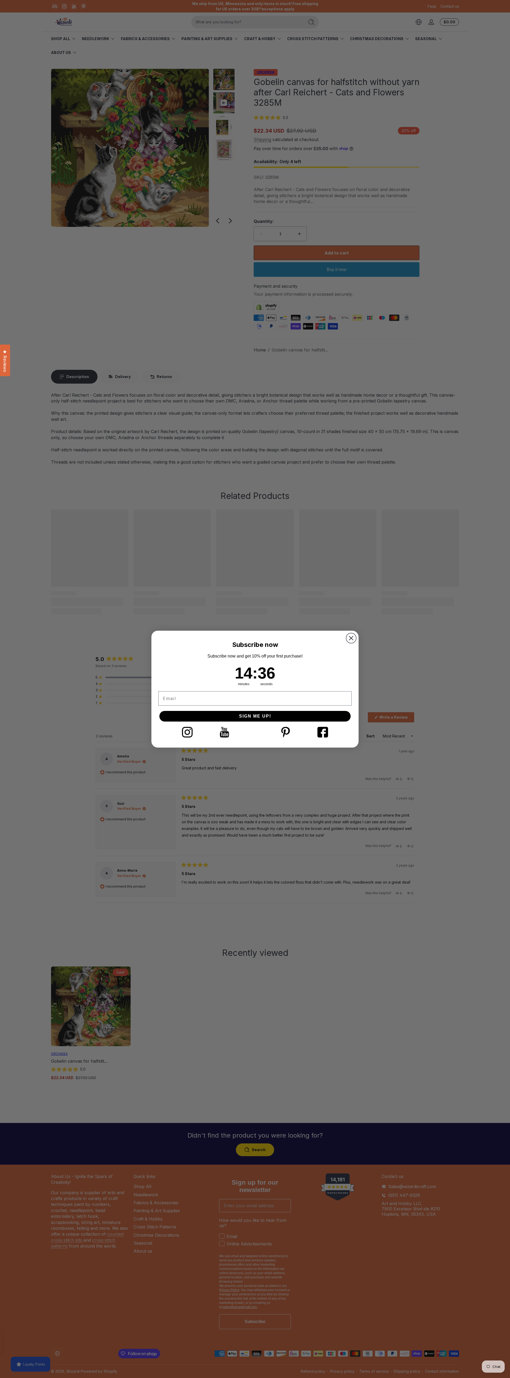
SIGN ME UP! (255, 716)
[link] (187, 732)
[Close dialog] (351, 638)
